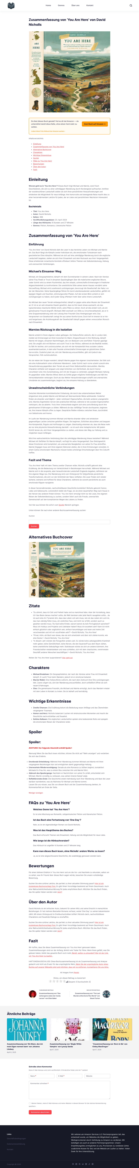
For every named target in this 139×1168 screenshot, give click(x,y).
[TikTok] (89, 1164)
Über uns (75, 5)
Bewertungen (38, 164)
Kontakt (89, 5)
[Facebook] (73, 1164)
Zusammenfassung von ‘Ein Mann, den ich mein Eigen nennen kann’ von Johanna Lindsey (25, 1046)
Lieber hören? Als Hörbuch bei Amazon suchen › (48, 131)
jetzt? (59, 892)
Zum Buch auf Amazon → (95, 124)
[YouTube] (86, 1164)
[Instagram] (92, 1164)
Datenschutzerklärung (16, 1144)
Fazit (35, 169)
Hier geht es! (67, 658)
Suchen (32, 516)
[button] (36, 793)
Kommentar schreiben (39, 1083)
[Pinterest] (79, 1164)
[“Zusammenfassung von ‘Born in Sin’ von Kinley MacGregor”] (112, 1029)
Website (89, 1076)
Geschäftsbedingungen (16, 1138)
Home (48, 5)
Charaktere (37, 152)
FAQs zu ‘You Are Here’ (42, 161)
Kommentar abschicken (40, 1112)
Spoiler (36, 158)
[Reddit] (83, 1164)
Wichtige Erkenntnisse (42, 155)
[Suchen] (131, 5)
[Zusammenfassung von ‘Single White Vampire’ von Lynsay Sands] (69, 1029)
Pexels (76, 972)
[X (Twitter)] (76, 1164)
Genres (61, 5)
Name (33, 1076)
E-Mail (61, 1076)
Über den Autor (39, 167)
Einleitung (37, 144)
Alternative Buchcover (42, 149)
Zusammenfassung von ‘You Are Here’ (48, 147)
